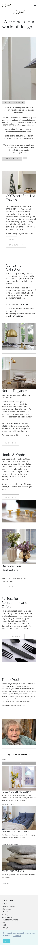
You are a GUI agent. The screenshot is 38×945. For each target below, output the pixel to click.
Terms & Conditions (8, 906)
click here (10, 443)
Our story (5, 915)
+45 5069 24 (17, 316)
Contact (4, 904)
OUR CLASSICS (16, 245)
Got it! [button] (6, 941)
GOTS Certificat (7, 917)
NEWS (11, 239)
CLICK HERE (6, 884)
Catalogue (5, 927)
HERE (25, 304)
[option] (19, 68)
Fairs (3, 922)
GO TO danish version (13, 102)
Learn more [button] (17, 936)
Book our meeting (12, 158)
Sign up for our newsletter (19, 754)
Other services (6, 909)
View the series (13, 636)
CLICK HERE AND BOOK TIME (12, 844)
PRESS (4, 925)
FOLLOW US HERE (8, 804)
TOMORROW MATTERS (10, 920)
